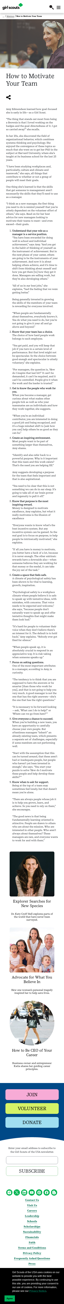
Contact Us (32, 1200)
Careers (32, 1210)
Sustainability (32, 1231)
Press (32, 1263)
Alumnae (10, 16)
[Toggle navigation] (58, 7)
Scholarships (32, 1226)
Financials (32, 1237)
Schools (32, 1221)
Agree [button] (10, 1298)
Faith (32, 1242)
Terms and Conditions (32, 1247)
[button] (51, 7)
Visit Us (32, 1205)
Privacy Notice (37, 1291)
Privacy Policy (32, 1253)
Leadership (32, 1215)
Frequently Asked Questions (32, 1258)
